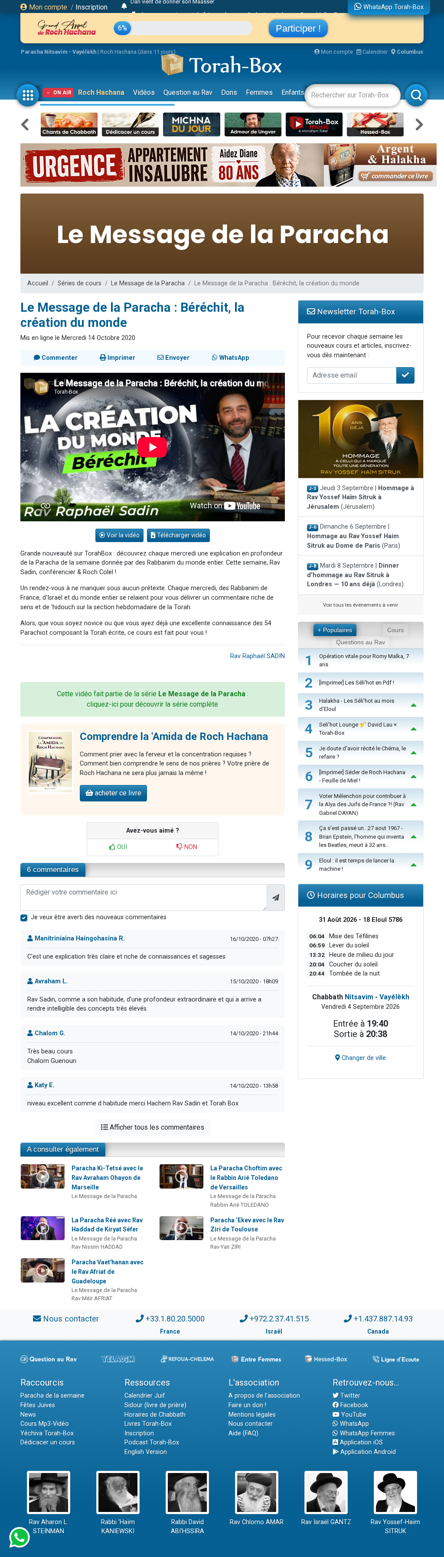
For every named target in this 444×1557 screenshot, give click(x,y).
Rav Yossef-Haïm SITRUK (395, 1526)
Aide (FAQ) (243, 1433)
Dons (229, 92)
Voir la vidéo (122, 535)
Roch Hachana (101, 92)
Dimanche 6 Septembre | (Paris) (353, 536)
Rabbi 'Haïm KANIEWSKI (118, 1526)
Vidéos (144, 92)
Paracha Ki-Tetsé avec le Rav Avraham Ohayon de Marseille (107, 1177)
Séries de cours (79, 283)
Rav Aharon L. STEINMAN (48, 1526)
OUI (121, 847)
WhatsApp (353, 1424)
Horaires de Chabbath (155, 1414)
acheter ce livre (117, 793)
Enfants (292, 92)
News (28, 1414)
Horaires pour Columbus (359, 895)
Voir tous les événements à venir (360, 605)
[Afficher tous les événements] (124, 6)
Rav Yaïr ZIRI (225, 1247)
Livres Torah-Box (148, 1424)
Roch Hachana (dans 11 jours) (138, 51)
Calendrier (374, 51)
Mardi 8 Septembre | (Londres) (355, 575)
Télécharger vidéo (181, 535)
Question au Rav (187, 92)
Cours (395, 630)
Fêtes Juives (37, 1405)
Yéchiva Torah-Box (47, 1433)
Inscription (91, 7)
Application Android (367, 1452)
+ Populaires (335, 630)
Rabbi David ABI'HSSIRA (187, 1526)
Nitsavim (359, 997)
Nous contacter (71, 1318)
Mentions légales (252, 1414)
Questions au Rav (360, 642)
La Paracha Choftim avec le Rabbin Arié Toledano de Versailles (246, 1177)
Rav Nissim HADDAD (97, 1247)
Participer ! (298, 28)
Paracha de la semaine (52, 1395)
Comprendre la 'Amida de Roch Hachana (174, 736)
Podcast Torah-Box (151, 1442)
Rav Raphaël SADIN (257, 656)
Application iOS (360, 1442)
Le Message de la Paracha (148, 283)
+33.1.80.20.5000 (175, 1318)
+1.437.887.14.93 (383, 1318)
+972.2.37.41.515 (279, 1318)
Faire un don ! (247, 1405)
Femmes (259, 92)
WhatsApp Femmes (366, 1433)
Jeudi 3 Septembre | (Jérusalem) (360, 497)
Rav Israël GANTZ (326, 1522)
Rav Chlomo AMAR (257, 1522)
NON (190, 847)
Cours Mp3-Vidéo (44, 1424)
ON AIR (62, 93)
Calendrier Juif (144, 1395)
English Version (145, 1452)
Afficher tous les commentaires (156, 1127)
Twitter (349, 1395)
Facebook (353, 1405)
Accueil (37, 283)
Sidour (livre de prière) (155, 1405)
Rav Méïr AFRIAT (92, 1298)
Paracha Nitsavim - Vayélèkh (58, 51)
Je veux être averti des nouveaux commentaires (98, 917)
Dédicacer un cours (47, 1442)
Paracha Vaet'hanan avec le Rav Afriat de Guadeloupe (108, 1271)
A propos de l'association (264, 1395)
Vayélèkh (394, 997)
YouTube (353, 1414)
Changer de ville (363, 1058)
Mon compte (47, 7)
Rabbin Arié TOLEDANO (239, 1205)
